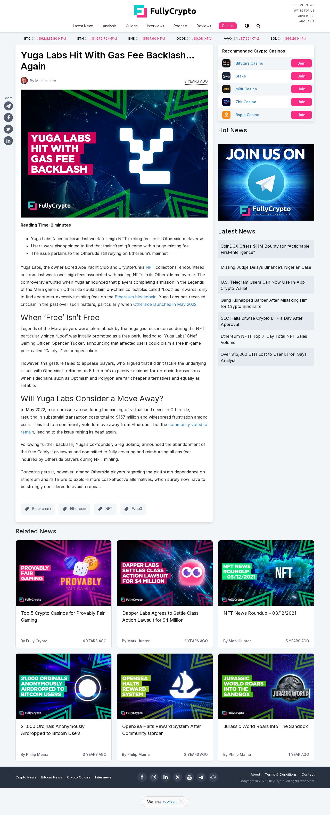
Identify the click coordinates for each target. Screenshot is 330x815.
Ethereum (78, 508)
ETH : (97, 38)
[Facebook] (142, 777)
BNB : (146, 38)
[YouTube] (189, 777)
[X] (177, 777)
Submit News (304, 5)
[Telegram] (201, 777)
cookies (170, 801)
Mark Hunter (45, 81)
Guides (132, 26)
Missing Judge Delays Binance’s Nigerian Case (266, 267)
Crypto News (25, 777)
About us (307, 21)
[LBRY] (213, 777)
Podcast (180, 26)
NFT (109, 508)
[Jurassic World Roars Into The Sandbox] (266, 686)
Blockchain (41, 508)
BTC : (45, 38)
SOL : (288, 38)
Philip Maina (37, 754)
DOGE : (194, 38)
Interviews (155, 26)
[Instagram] (154, 777)
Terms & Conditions (281, 774)
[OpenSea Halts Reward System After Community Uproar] (165, 686)
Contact (308, 774)
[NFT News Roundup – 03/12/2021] (266, 573)
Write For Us (304, 10)
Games (228, 25)
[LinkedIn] (165, 777)
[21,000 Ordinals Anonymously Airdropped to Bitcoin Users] (63, 686)
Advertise (306, 16)
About (255, 774)
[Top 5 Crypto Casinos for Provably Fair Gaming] (63, 573)
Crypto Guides (78, 777)
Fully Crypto (36, 641)
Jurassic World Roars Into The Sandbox (266, 726)
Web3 (137, 508)
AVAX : (241, 38)
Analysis (110, 26)
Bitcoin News (51, 777)
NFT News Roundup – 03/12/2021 (260, 613)
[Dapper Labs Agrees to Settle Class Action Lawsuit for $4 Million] (165, 573)
